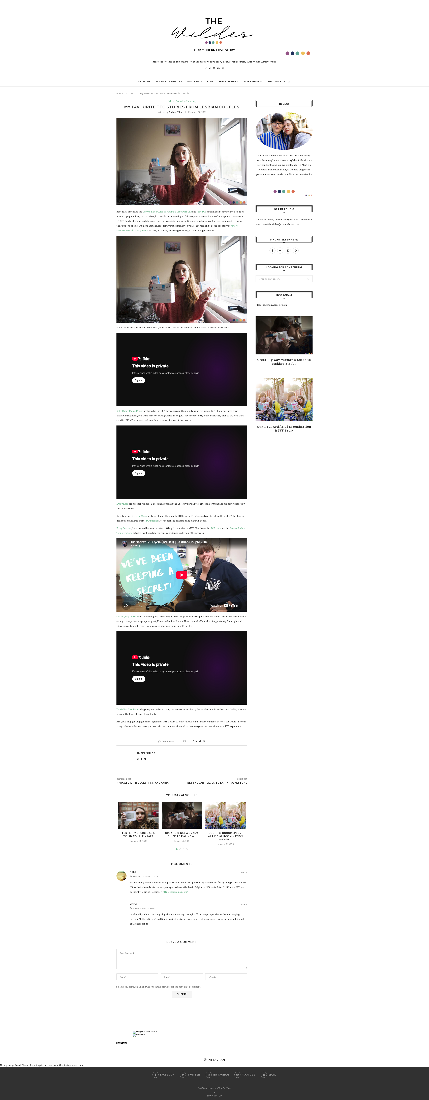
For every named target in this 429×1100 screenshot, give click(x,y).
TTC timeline (151, 520)
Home (119, 93)
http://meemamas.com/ (175, 891)
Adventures (251, 81)
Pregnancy (194, 81)
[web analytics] (121, 1043)
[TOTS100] (139, 1033)
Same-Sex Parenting (169, 81)
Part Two (201, 211)
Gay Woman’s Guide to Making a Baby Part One (167, 211)
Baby (210, 81)
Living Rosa (122, 503)
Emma (133, 904)
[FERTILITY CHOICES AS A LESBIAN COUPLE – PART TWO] (138, 815)
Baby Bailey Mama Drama (130, 410)
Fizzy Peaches (123, 528)
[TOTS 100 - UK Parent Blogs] (147, 1031)
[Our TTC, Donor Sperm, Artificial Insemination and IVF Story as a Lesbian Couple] (225, 815)
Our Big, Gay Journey (127, 616)
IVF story (215, 528)
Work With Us (276, 81)
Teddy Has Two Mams (128, 709)
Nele (133, 872)
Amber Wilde (175, 112)
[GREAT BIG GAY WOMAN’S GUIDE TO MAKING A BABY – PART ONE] (182, 815)
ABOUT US (144, 81)
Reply (244, 873)
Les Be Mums (140, 515)
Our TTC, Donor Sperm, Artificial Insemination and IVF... (225, 836)
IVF (131, 93)
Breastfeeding (228, 81)
